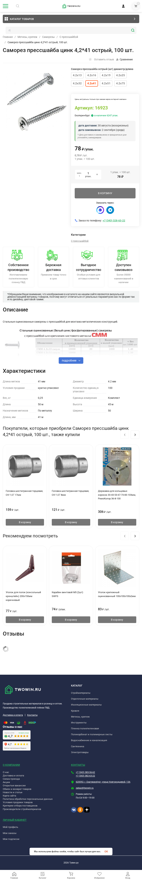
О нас (6, 772)
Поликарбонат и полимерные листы (91, 734)
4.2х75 (120, 83)
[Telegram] (110, 210)
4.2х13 (77, 75)
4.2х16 (91, 75)
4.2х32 (77, 83)
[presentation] (124, 434)
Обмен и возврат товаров (17, 789)
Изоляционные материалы (86, 704)
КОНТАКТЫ (78, 764)
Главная (8, 37)
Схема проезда (11, 778)
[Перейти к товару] (36, 102)
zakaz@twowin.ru (85, 788)
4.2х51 (106, 83)
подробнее (69, 360)
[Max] (100, 210)
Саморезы (48, 37)
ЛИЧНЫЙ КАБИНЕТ (15, 819)
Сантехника (77, 746)
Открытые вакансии (14, 785)
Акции (6, 782)
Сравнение (126, 59)
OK (106, 851)
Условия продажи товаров (18, 802)
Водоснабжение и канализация (89, 740)
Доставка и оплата (13, 715)
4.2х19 (106, 75)
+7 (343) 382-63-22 (85, 776)
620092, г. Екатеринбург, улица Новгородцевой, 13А (103, 782)
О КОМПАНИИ (11, 764)
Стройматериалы (80, 692)
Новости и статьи (12, 792)
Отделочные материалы (84, 698)
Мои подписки (11, 839)
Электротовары (80, 752)
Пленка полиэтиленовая (85, 728)
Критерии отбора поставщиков (20, 805)
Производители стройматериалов (22, 809)
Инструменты (79, 722)
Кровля (75, 710)
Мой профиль (10, 827)
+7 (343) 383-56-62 (85, 772)
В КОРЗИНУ (105, 193)
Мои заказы (9, 833)
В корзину (25, 522)
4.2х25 (120, 75)
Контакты (32, 715)
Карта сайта (9, 795)
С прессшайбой (69, 37)
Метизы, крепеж (27, 37)
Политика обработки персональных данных (28, 799)
